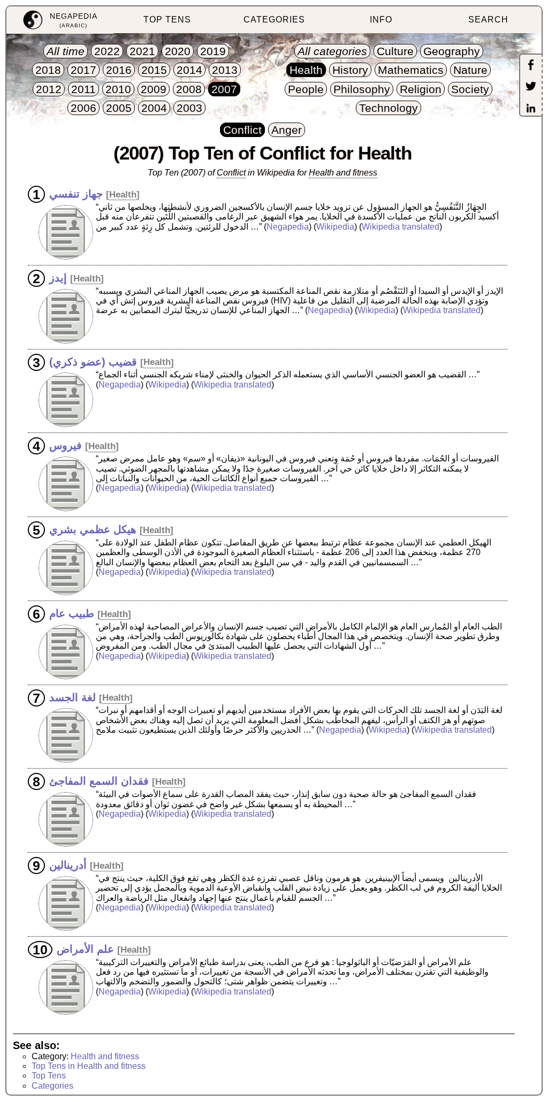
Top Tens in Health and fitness (89, 1065)
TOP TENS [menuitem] (167, 19)
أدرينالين (68, 865)
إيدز (58, 278)
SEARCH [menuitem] (488, 19)
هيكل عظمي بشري (92, 529)
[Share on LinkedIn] (531, 109)
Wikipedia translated (400, 226)
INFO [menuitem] (381, 19)
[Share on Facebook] (531, 66)
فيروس (65, 445)
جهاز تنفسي (76, 194)
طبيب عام (71, 613)
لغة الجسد (72, 697)
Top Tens (49, 1075)
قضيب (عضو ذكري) (93, 361)
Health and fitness (105, 1056)
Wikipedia (335, 226)
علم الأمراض (85, 949)
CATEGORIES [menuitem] (274, 19)
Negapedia (288, 226)
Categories (52, 1085)
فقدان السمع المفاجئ (99, 781)
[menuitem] (59, 20)
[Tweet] (531, 87)
